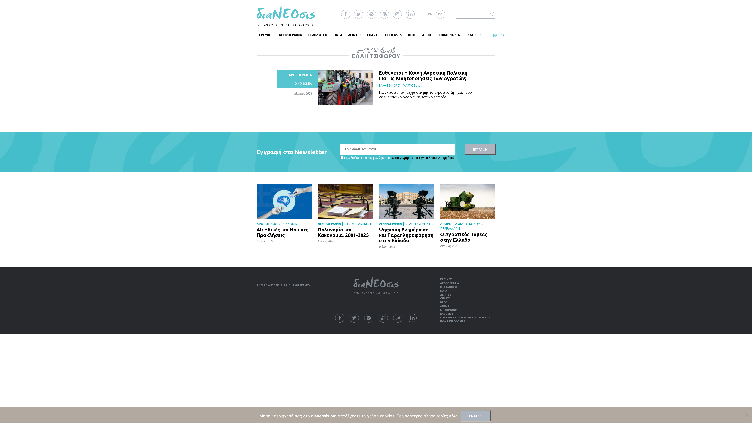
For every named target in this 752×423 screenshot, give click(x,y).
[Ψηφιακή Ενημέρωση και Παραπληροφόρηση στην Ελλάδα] (406, 201)
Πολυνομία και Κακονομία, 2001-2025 (343, 232)
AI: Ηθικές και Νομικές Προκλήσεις (283, 232)
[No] (747, 415)
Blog (412, 35)
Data (338, 35)
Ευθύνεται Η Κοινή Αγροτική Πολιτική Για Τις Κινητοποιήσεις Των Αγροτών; (423, 75)
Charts (373, 35)
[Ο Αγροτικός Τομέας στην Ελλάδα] (468, 201)
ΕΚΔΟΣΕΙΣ (473, 35)
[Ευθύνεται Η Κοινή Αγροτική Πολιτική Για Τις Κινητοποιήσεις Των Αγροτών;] (345, 87)
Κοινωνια (289, 224)
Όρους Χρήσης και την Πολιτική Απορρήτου (423, 157)
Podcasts (393, 35)
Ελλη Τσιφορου (390, 85)
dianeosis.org (324, 416)
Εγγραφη (480, 149)
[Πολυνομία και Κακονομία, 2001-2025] (345, 201)
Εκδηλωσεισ (318, 35)
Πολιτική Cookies (452, 321)
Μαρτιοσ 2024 (412, 85)
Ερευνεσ (266, 35)
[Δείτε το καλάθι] (495, 35)
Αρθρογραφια (290, 35)
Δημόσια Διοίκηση (358, 224)
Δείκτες (445, 294)
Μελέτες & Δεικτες (419, 224)
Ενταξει (476, 416)
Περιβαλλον (450, 228)
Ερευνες (446, 279)
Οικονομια (303, 83)
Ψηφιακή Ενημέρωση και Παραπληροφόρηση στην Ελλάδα (406, 235)
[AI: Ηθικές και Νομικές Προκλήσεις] (284, 201)
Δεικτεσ (354, 35)
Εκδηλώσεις (448, 287)
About (427, 35)
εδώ (453, 416)
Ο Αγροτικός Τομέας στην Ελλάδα (463, 237)
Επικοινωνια (449, 35)
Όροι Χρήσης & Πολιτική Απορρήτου (465, 317)
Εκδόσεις (446, 313)
